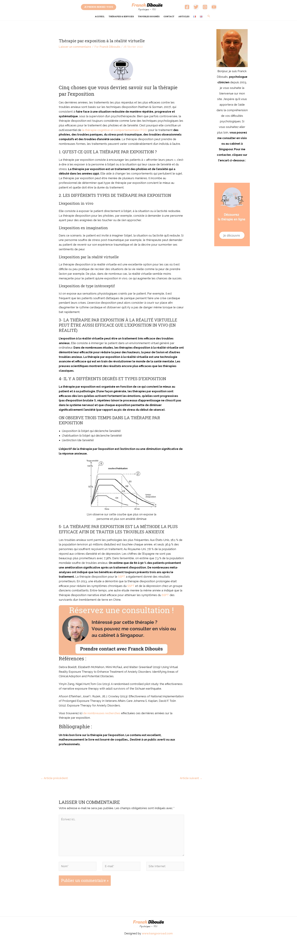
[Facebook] (187, 7)
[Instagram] (205, 7)
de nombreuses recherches (101, 713)
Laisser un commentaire (75, 46)
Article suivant (191, 778)
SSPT (121, 576)
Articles (183, 16)
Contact (169, 16)
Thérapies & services (121, 16)
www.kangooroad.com (157, 933)
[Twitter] (196, 7)
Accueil (100, 16)
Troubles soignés (148, 16)
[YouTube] (214, 7)
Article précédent (54, 778)
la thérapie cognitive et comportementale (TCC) (114, 130)
